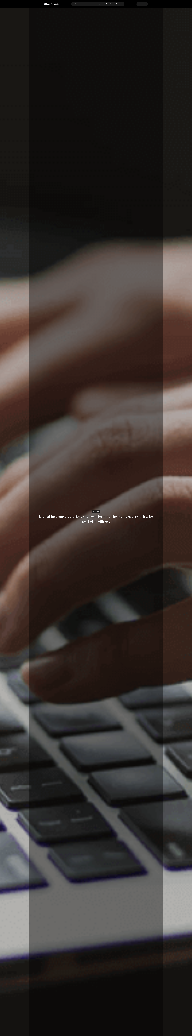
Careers (118, 4)
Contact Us (142, 4)
